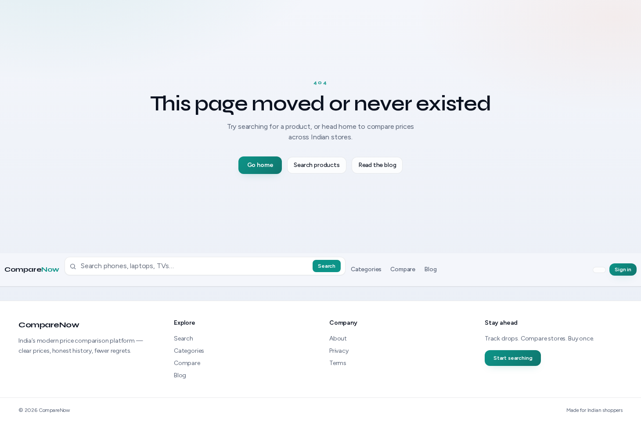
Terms (337, 363)
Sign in (623, 270)
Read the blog (377, 165)
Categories (366, 269)
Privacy (339, 351)
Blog (430, 269)
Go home (260, 165)
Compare (31, 269)
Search (326, 266)
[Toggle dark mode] (599, 270)
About (338, 338)
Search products (316, 165)
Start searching (512, 358)
